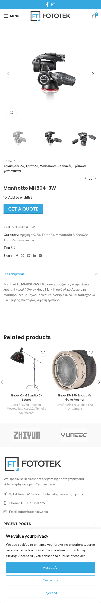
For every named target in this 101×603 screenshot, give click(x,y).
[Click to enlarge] (11, 112)
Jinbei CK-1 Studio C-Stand (27, 397)
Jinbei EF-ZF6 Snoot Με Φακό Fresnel (75, 397)
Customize (50, 580)
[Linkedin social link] (34, 256)
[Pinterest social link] (29, 256)
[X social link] (22, 256)
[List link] (50, 503)
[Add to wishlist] (43, 352)
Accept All (50, 567)
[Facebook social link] (47, 4)
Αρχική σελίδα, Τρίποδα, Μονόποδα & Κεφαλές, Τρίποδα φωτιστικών (45, 168)
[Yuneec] (73, 435)
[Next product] (95, 178)
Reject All (50, 593)
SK (13, 248)
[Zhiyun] (27, 435)
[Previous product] (85, 178)
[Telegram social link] (40, 256)
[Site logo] (51, 16)
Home (8, 161)
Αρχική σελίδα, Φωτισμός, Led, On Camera (74, 407)
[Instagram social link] (53, 4)
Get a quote (23, 208)
